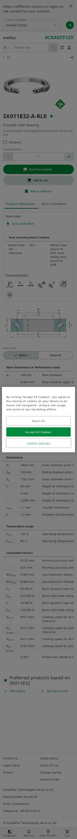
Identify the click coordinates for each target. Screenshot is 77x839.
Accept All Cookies (38, 432)
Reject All (38, 421)
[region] (38, 419)
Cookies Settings (38, 443)
